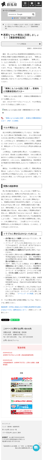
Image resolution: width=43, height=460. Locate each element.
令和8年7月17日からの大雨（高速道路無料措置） (19, 355)
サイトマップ (6, 423)
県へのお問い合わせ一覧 (9, 429)
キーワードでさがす (9, 10)
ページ (23, 18)
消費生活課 (7, 332)
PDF (29, 18)
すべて (16, 18)
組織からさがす (19, 24)
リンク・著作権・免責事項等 (10, 426)
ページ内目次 (21, 44)
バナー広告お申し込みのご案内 (11, 432)
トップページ (9, 24)
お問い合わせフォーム (11, 340)
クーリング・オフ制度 (25, 293)
